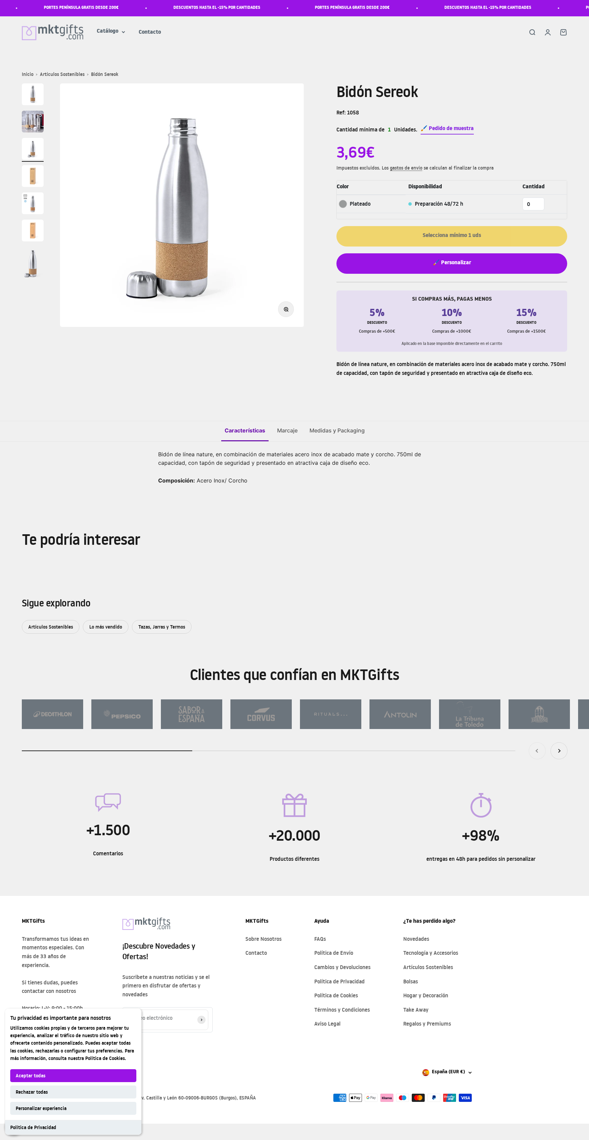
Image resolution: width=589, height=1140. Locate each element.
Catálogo (107, 32)
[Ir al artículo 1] (33, 95)
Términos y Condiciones (342, 1009)
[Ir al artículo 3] (33, 150)
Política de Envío (333, 952)
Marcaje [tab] (287, 430)
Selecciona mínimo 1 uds (452, 236)
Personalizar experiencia (41, 1108)
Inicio (27, 74)
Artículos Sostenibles (62, 74)
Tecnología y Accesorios (430, 952)
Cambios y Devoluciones (342, 967)
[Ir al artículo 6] (33, 231)
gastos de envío (406, 167)
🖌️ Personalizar (452, 263)
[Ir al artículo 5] (33, 204)
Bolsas (410, 981)
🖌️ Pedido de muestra (447, 129)
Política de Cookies (105, 1058)
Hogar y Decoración (425, 995)
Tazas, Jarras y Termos (161, 626)
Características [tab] (245, 430)
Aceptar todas (30, 1075)
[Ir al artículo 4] (33, 177)
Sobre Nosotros (263, 939)
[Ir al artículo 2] (33, 122)
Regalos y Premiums (427, 1023)
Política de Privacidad (33, 1127)
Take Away (415, 1009)
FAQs (320, 939)
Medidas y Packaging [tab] (337, 430)
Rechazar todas (32, 1092)
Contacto (150, 32)
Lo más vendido (105, 626)
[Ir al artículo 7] (33, 264)
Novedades (416, 939)
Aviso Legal (327, 1023)
